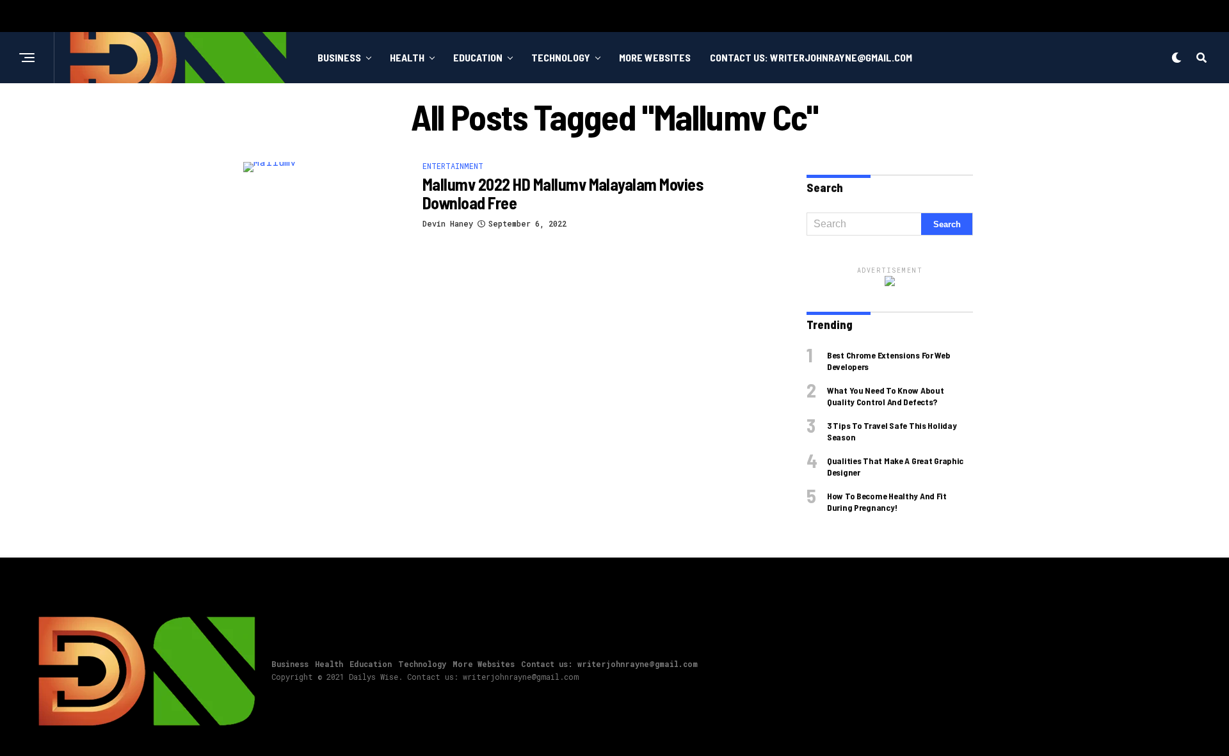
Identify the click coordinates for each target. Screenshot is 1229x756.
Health (407, 57)
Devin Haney (447, 223)
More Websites (655, 57)
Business (339, 57)
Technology (560, 57)
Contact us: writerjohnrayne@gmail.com (811, 57)
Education (477, 57)
